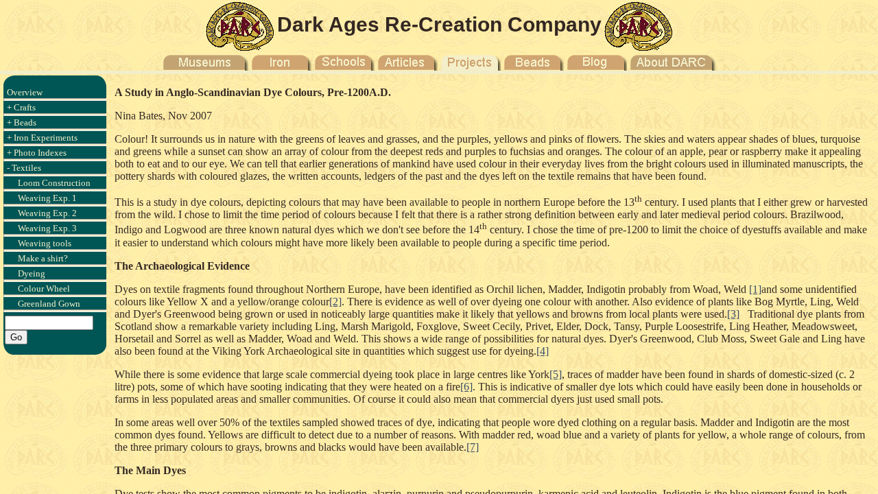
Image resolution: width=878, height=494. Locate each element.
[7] (472, 447)
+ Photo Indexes (37, 153)
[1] (755, 289)
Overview (25, 92)
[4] (542, 351)
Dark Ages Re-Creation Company (439, 24)
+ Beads (21, 122)
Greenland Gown (49, 303)
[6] (466, 386)
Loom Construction (54, 183)
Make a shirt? (43, 258)
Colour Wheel (44, 288)
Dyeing (31, 273)
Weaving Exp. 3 (47, 228)
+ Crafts (21, 107)
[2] (335, 301)
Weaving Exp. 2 (47, 213)
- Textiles (24, 168)
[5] (555, 374)
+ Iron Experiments (42, 137)
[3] (733, 314)
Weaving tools (44, 243)
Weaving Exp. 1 (47, 198)
